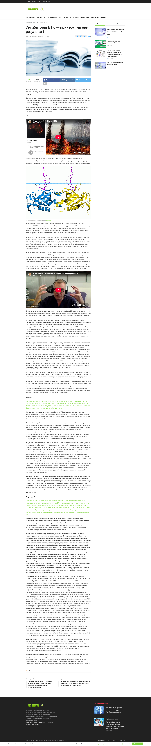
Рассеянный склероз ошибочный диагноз (113, 42)
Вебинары (95, 17)
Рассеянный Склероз (33, 17)
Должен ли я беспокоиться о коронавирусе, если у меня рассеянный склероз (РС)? (115, 32)
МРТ (45, 17)
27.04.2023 (28, 36)
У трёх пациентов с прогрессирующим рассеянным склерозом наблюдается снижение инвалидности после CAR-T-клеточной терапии (115, 723)
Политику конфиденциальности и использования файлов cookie (112, 744)
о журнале (28, 1)
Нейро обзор (84, 17)
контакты (34, 1)
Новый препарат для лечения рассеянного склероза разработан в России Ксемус (114, 53)
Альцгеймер (52, 17)
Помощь (103, 17)
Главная (28, 22)
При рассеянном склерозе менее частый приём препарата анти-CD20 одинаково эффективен (114, 710)
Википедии (48, 220)
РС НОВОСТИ (34, 22)
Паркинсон (67, 17)
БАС (60, 17)
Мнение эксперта (44, 22)
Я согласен (137, 744)
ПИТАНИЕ (76, 17)
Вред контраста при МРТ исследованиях (115, 63)
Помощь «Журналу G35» (43, 1)
